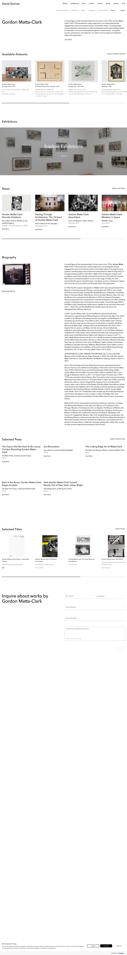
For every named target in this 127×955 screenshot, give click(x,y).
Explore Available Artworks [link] (116, 54)
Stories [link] (100, 3)
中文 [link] (123, 3)
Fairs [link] (84, 3)
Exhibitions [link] (75, 3)
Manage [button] (93, 946)
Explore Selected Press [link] (117, 439)
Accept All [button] (106, 946)
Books (113, 10)
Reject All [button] (119, 946)
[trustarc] (121, 953)
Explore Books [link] (120, 529)
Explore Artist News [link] (118, 188)
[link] (16, 71)
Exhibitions (75, 10)
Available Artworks (62, 10)
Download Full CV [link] (8, 291)
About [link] (116, 3)
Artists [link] (65, 3)
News (83, 10)
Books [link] (108, 3)
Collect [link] (91, 3)
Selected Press (103, 10)
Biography (92, 10)
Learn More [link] (68, 39)
